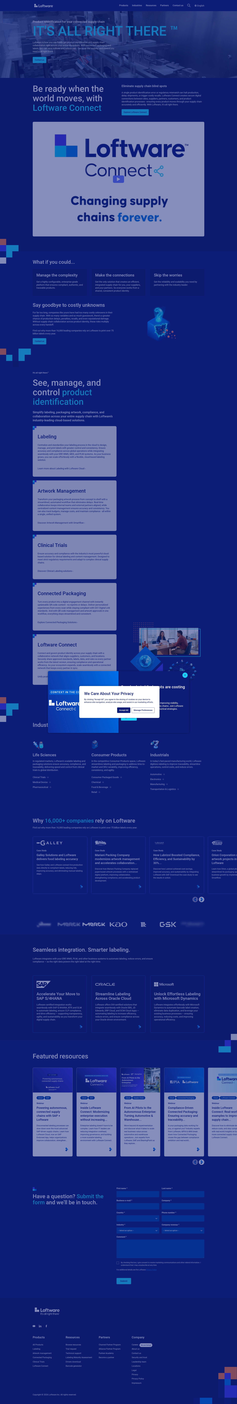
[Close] (185, 675)
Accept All (123, 710)
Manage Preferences (143, 710)
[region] (119, 702)
